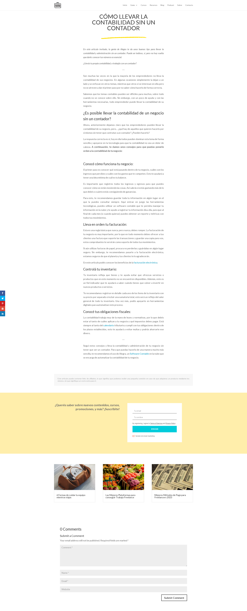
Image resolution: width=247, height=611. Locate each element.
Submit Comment (174, 597)
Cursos (144, 5)
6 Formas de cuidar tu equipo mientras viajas (71, 496)
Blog (162, 5)
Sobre (179, 5)
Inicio (125, 5)
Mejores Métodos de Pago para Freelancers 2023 (170, 496)
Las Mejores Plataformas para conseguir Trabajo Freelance (120, 496)
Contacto (189, 5)
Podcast (170, 5)
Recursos (153, 5)
